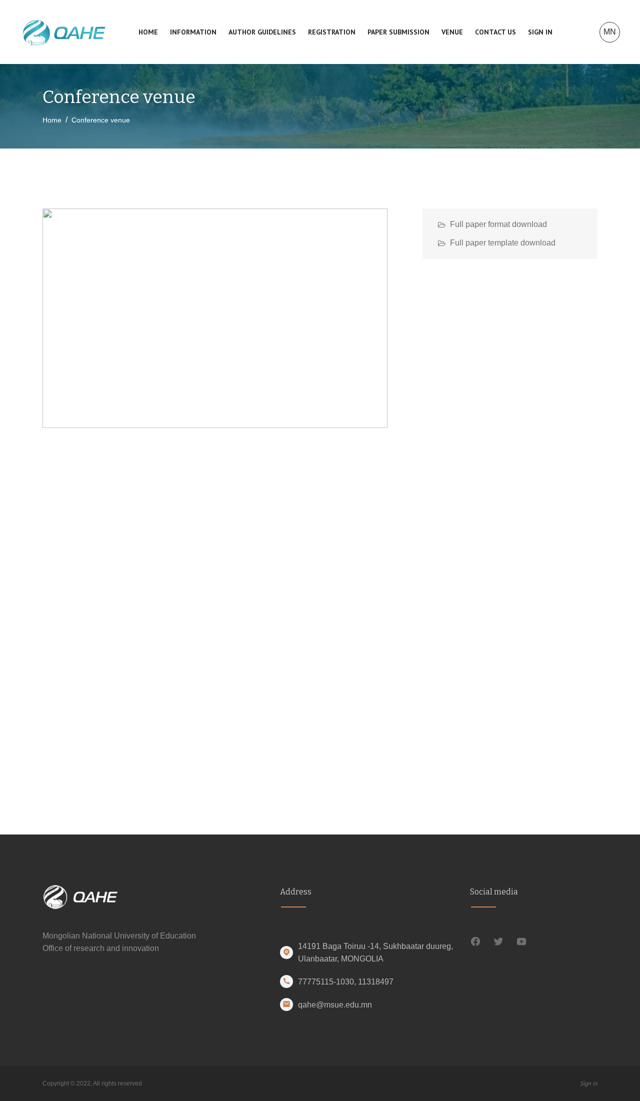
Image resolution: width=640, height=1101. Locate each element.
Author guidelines (262, 32)
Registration (332, 32)
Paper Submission (399, 32)
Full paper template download (503, 242)
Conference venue (101, 120)
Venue (452, 32)
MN (610, 32)
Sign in (540, 32)
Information (193, 32)
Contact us (495, 32)
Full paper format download (498, 224)
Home (148, 32)
